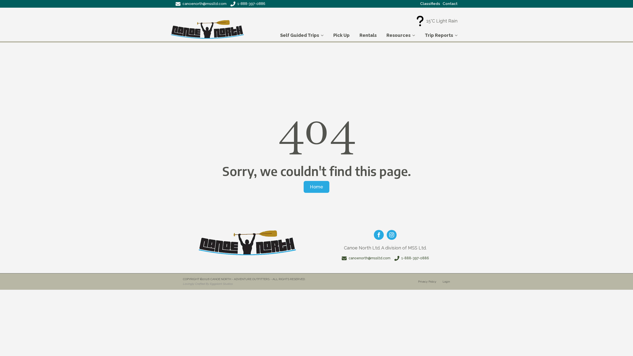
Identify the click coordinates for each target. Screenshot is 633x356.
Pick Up (341, 35)
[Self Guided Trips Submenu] (323, 35)
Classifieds (430, 3)
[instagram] (392, 235)
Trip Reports (439, 35)
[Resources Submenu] (415, 35)
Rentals (368, 35)
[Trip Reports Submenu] (457, 35)
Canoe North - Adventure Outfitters (240, 279)
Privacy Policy (427, 281)
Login (446, 281)
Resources (398, 35)
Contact (450, 3)
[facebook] (379, 235)
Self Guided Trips (299, 35)
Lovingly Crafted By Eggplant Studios (208, 284)
